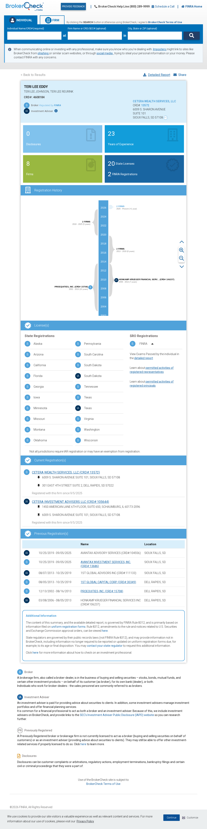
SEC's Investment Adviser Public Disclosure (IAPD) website (117, 715)
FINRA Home (193, 6)
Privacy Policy (85, 821)
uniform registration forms (68, 626)
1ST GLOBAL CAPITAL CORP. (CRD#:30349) (108, 582)
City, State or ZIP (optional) (142, 28)
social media (105, 53)
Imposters (160, 49)
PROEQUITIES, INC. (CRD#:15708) (102, 591)
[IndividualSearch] (192, 36)
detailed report (143, 358)
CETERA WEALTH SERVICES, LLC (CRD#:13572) (66, 472)
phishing (43, 53)
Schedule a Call (164, 6)
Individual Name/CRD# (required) (25, 28)
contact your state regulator (105, 645)
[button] (190, 817)
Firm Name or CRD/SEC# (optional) (87, 28)
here (105, 630)
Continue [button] (171, 817)
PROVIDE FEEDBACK (73, 6)
